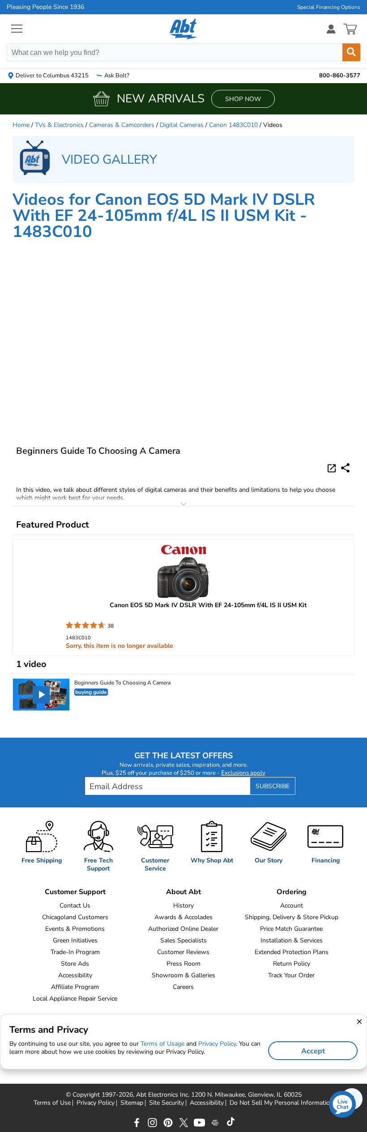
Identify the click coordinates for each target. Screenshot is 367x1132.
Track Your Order (291, 975)
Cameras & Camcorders (121, 125)
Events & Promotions (75, 929)
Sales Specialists (183, 940)
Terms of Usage (162, 1043)
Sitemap (131, 1103)
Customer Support (75, 892)
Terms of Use (52, 1103)
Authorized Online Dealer (183, 929)
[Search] (351, 52)
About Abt (183, 892)
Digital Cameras (182, 125)
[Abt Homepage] (184, 29)
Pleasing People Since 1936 (45, 7)
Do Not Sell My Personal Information (281, 1103)
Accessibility (75, 975)
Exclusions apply (243, 773)
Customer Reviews (183, 952)
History (183, 905)
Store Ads (75, 963)
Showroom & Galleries (183, 975)
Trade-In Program (75, 952)
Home (21, 125)
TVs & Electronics (59, 125)
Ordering (292, 892)
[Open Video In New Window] (333, 467)
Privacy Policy (96, 1103)
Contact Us (75, 905)
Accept (313, 1051)
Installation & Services (291, 940)
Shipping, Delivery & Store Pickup (291, 917)
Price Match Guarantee (291, 929)
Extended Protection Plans (292, 952)
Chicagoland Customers (75, 917)
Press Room (183, 963)
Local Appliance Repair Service (75, 998)
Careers (183, 987)
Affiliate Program (75, 987)
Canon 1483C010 (233, 125)
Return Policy (291, 963)
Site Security (166, 1103)
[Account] (331, 29)
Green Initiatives (75, 940)
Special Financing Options (328, 7)
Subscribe (273, 786)
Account (291, 905)
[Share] (345, 467)
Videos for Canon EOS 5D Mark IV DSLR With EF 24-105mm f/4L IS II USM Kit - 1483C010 (164, 216)
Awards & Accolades (183, 917)
